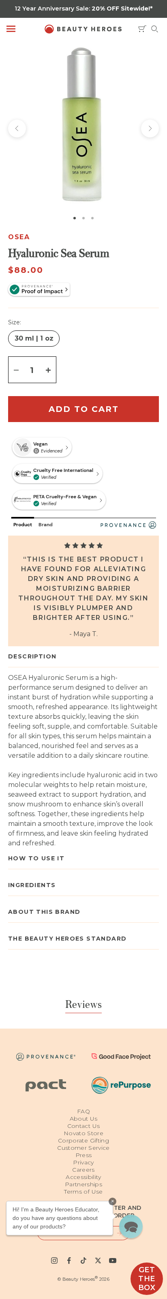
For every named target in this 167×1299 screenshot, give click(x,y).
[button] (131, 1226)
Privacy (83, 1162)
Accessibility (83, 1177)
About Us (84, 1118)
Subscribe (115, 1233)
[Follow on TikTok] (83, 1260)
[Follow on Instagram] (54, 1260)
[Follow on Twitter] (98, 1260)
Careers (83, 1169)
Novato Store (83, 1133)
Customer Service (83, 1147)
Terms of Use (83, 1191)
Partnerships (83, 1184)
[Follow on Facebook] (69, 1260)
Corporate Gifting (83, 1140)
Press (83, 1155)
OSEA (19, 237)
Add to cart (84, 409)
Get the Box (147, 1278)
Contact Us (83, 1126)
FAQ (83, 1111)
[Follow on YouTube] (113, 1260)
